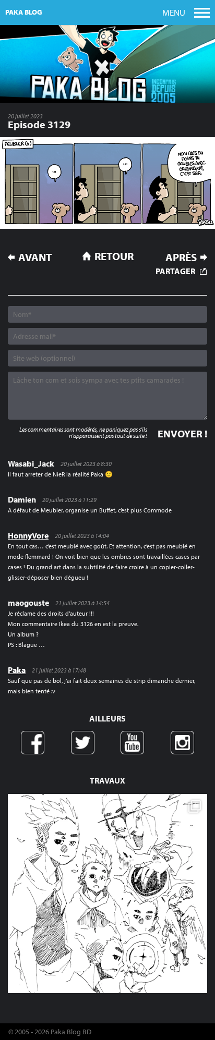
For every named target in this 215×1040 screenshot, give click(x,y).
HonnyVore (28, 535)
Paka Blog (23, 12)
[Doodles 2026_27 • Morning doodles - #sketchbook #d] (107, 893)
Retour (114, 256)
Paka (17, 670)
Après (181, 257)
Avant (35, 257)
